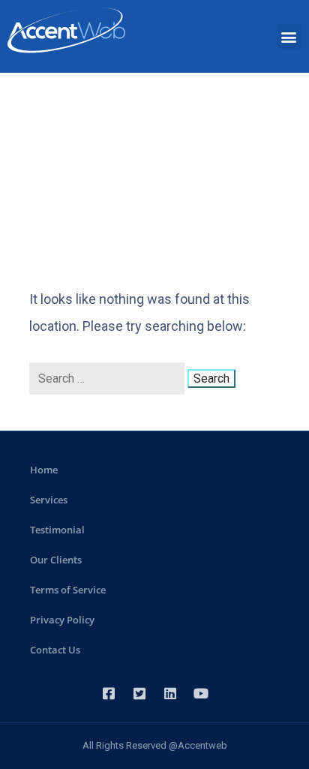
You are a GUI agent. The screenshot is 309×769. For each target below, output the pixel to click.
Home (44, 469)
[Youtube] (201, 693)
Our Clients (56, 559)
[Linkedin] (170, 693)
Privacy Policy (62, 619)
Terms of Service (68, 589)
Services (49, 499)
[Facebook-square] (108, 693)
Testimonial (57, 529)
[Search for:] (108, 378)
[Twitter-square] (139, 693)
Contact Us (55, 649)
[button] (289, 36)
